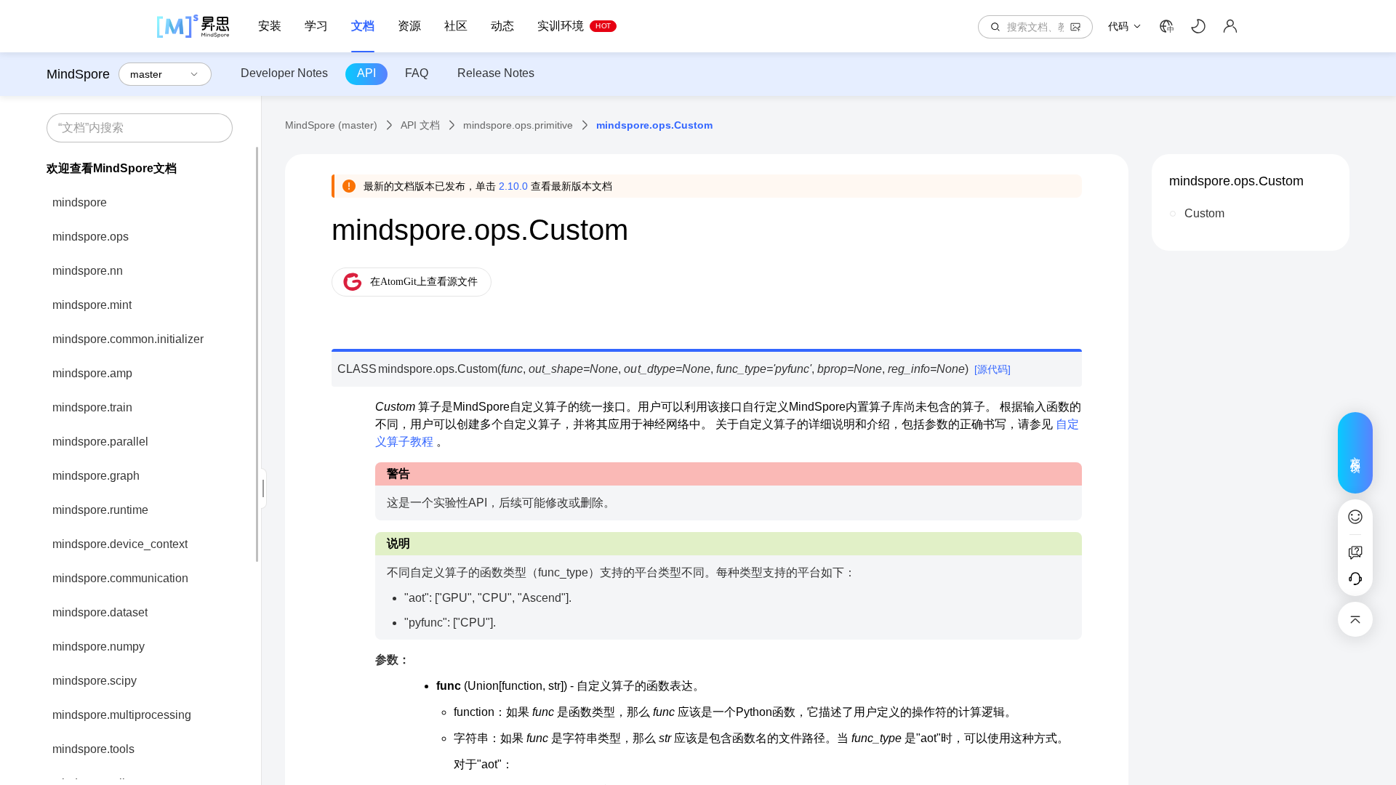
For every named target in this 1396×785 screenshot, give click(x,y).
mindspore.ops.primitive (518, 125)
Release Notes (495, 73)
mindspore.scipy (94, 681)
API (366, 73)
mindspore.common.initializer (128, 339)
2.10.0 (513, 186)
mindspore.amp (92, 373)
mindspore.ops (90, 236)
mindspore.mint (92, 305)
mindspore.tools (93, 749)
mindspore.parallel (100, 441)
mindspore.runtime (100, 510)
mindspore (79, 202)
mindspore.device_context (120, 544)
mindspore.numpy (98, 646)
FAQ (416, 73)
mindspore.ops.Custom (1236, 181)
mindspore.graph (96, 476)
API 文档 (420, 125)
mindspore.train (92, 407)
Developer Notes (284, 73)
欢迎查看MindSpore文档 (112, 168)
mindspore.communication (120, 578)
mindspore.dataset (100, 612)
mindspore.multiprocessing (121, 715)
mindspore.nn (87, 271)
